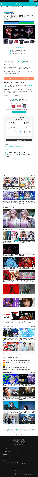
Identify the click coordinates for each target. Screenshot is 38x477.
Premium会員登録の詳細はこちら (19, 140)
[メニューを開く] (1, 4)
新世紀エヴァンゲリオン (10, 154)
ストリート (5, 457)
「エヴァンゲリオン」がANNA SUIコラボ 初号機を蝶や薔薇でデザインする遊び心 (18, 16)
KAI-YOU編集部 (16, 429)
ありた (5, 19)
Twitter (13, 444)
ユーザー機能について (22, 462)
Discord (20, 444)
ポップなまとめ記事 (6, 451)
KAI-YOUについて (6, 462)
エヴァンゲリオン (11, 62)
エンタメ (9, 457)
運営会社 (20, 463)
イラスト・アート (19, 456)
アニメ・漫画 (13, 456)
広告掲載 (16, 462)
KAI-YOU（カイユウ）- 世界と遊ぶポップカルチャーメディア (19, 4)
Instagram (22, 444)
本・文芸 (4, 456)
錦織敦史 (7, 156)
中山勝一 (29, 154)
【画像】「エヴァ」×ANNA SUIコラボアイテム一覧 (18, 78)
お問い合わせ (12, 462)
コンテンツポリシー (25, 429)
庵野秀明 (18, 154)
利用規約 (28, 462)
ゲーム (29, 456)
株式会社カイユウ (9, 429)
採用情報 (24, 463)
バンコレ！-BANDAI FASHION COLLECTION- (13, 146)
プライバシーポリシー (6, 463)
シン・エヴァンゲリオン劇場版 (20, 61)
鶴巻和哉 (23, 154)
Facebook (15, 444)
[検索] (36, 4)
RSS (24, 444)
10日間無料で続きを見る (19, 111)
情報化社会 (9, 456)
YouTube (17, 444)
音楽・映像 (25, 456)
